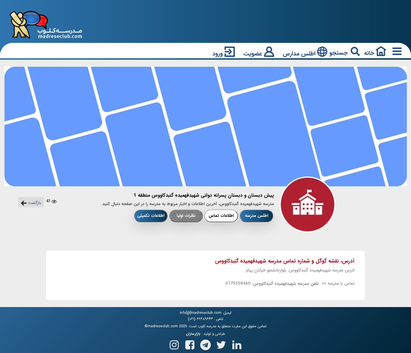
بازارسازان (193, 334)
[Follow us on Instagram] (174, 343)
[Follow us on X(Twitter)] (221, 343)
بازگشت (34, 202)
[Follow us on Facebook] (190, 343)
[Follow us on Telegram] (205, 343)
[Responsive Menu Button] (395, 51)
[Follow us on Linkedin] (237, 343)
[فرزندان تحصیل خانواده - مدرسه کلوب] (45, 24)
